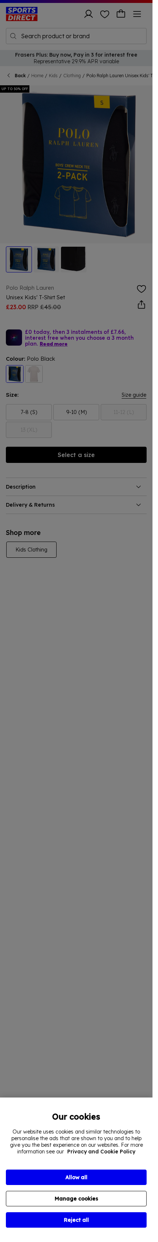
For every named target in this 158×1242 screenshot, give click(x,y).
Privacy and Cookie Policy (101, 1151)
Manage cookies (76, 1198)
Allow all (76, 1177)
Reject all (76, 1220)
